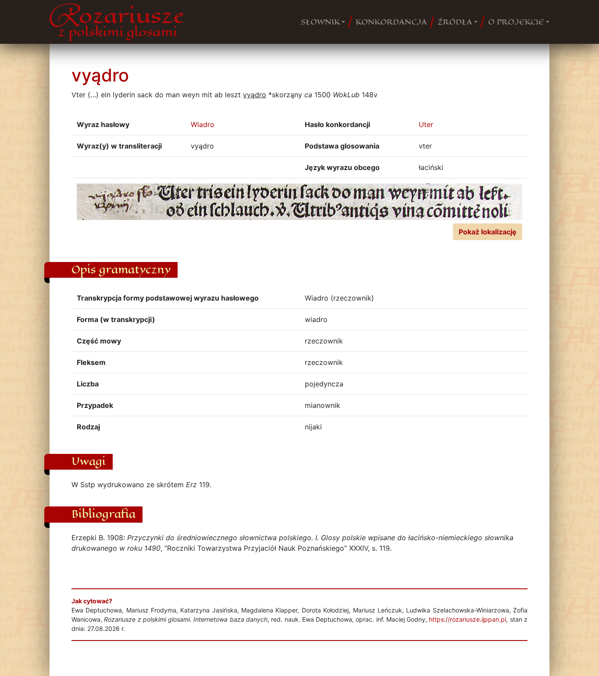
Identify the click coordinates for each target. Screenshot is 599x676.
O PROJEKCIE (516, 22)
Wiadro (202, 124)
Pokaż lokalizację (488, 231)
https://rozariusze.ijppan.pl (467, 619)
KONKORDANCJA (391, 22)
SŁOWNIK (320, 22)
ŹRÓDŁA (455, 22)
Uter (426, 124)
